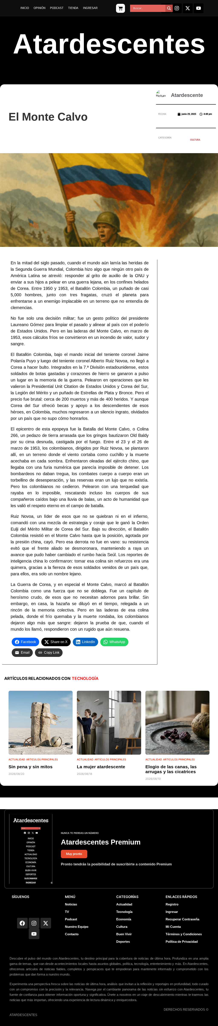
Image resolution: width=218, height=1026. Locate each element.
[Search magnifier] (169, 8)
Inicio (24, 8)
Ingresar (90, 8)
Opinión (39, 8)
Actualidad (17, 759)
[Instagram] (177, 8)
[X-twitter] (188, 8)
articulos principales (42, 759)
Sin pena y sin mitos (31, 766)
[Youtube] (199, 8)
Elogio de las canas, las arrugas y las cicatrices (171, 769)
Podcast (56, 8)
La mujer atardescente (101, 766)
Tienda (73, 8)
